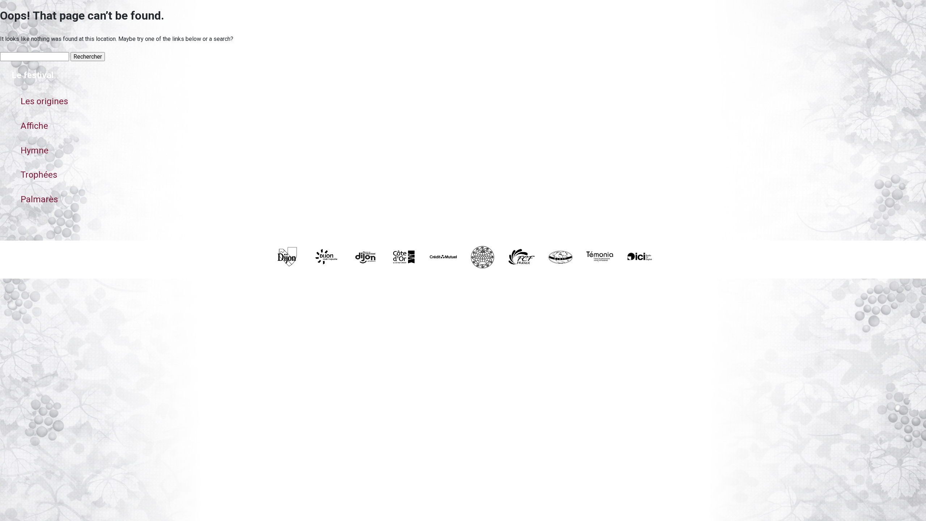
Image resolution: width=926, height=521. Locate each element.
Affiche (34, 126)
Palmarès (39, 199)
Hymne (34, 150)
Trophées (39, 175)
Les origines (44, 101)
